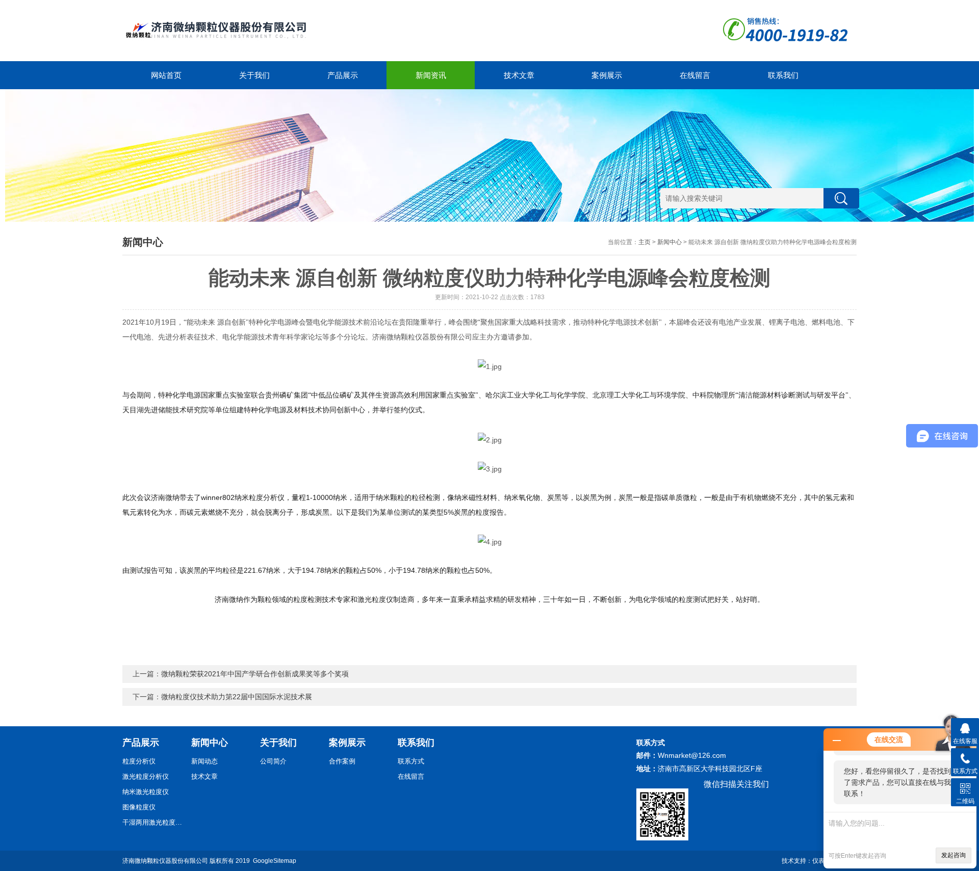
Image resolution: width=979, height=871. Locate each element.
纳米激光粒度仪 (145, 792)
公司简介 (273, 761)
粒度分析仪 (139, 761)
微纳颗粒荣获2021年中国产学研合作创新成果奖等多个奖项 (255, 674)
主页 (644, 242)
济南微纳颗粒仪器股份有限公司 (165, 860)
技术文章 (519, 75)
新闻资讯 (431, 75)
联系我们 (783, 75)
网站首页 (166, 75)
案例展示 (606, 75)
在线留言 (695, 75)
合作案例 (342, 761)
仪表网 (821, 860)
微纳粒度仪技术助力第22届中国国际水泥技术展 (236, 697)
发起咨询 (953, 855)
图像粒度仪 (139, 807)
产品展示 (342, 75)
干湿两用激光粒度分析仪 (153, 822)
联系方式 (411, 761)
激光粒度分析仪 (145, 776)
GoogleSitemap (274, 860)
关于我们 (254, 75)
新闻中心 (669, 242)
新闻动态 (204, 761)
